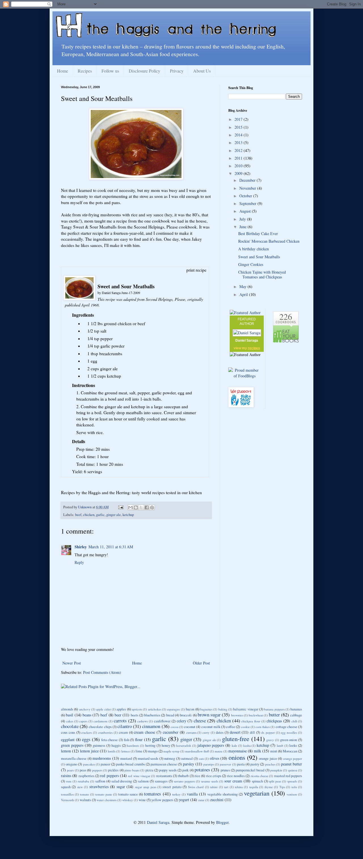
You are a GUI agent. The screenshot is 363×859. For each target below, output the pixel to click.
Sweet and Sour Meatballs (259, 256)
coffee (230, 726)
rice (197, 775)
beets (134, 715)
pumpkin (276, 770)
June (243, 226)
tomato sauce (128, 794)
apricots (137, 709)
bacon (190, 709)
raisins (66, 775)
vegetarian (256, 793)
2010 (239, 165)
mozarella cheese (73, 758)
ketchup (128, 514)
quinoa (292, 770)
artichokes (154, 709)
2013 (239, 142)
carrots (120, 720)
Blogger (222, 822)
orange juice (268, 758)
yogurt (184, 799)
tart (226, 787)
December (248, 180)
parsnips (208, 764)
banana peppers (274, 709)
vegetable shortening (222, 794)
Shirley (81, 547)
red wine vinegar (139, 776)
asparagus (173, 709)
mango (153, 751)
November (248, 188)
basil (69, 715)
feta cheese (109, 739)
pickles (113, 770)
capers (83, 721)
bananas (296, 709)
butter (274, 714)
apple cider (103, 709)
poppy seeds (167, 770)
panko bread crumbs (130, 764)
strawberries (99, 786)
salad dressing (121, 781)
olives (214, 758)
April (244, 294)
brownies (237, 715)
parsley (188, 764)
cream (123, 732)
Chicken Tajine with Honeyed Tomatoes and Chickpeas (262, 274)
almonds (67, 709)
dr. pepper (268, 732)
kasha (247, 745)
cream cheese (144, 732)
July (243, 219)
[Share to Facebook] (146, 507)
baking (222, 709)
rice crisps (213, 775)
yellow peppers (162, 799)
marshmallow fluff (197, 751)
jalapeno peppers (210, 745)
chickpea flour (250, 721)
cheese (200, 720)
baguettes (206, 709)
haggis (116, 745)
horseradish (183, 745)
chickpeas (274, 720)
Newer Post (71, 663)
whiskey (127, 800)
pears (70, 770)
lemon (66, 751)
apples (121, 709)
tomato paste (103, 794)
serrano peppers (184, 781)
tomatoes (152, 793)
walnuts (85, 799)
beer (118, 715)
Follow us (110, 71)
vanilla (192, 794)
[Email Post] (120, 507)
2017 (239, 119)
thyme (269, 787)
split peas (275, 781)
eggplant (68, 739)
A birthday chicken (253, 248)
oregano (71, 764)
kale (234, 745)
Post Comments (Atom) (102, 672)
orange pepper (292, 758)
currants (191, 732)
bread (170, 715)
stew (80, 787)
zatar (201, 800)
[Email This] (130, 507)
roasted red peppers (288, 775)
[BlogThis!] (136, 507)
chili (294, 721)
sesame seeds (209, 781)
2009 (239, 173)
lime (139, 751)
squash (66, 786)
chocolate (70, 726)
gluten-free (235, 738)
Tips (282, 787)
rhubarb (183, 775)
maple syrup (171, 751)
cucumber (170, 732)
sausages (161, 781)
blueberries (152, 715)
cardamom (100, 721)
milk (257, 751)
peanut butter (291, 764)
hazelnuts (133, 745)
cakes (69, 721)
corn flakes (263, 727)
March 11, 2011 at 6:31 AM (110, 546)
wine (142, 799)
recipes (254, 348)
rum (68, 781)
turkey (176, 794)
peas (83, 770)
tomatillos (67, 794)
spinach (257, 781)
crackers (86, 732)
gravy (270, 740)
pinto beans (132, 770)
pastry (254, 764)
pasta (241, 764)
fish (126, 739)
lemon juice (89, 751)
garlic (100, 514)
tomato (84, 794)
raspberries (86, 775)
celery (181, 720)
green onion (288, 739)
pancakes (89, 764)
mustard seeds (148, 758)
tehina (239, 787)
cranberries (105, 732)
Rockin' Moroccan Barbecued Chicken (268, 241)
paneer (105, 764)
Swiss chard (196, 787)
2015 (239, 127)
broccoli (186, 715)
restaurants (164, 775)
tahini (214, 787)
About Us (202, 71)
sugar (121, 786)
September (248, 203)
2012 (239, 150)
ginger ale (113, 514)
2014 (239, 134)
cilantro (124, 726)
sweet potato (171, 786)
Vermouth (67, 800)
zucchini (216, 799)
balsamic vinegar (245, 709)
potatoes (202, 769)
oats (201, 758)
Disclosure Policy (144, 71)
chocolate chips (100, 726)
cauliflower (162, 721)
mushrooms (101, 758)
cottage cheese (286, 726)
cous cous (68, 732)
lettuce (125, 751)
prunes (225, 770)
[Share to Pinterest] (152, 507)
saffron (100, 781)
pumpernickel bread (250, 770)
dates (219, 732)
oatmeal (187, 758)
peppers (97, 770)
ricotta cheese (259, 776)
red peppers (109, 775)
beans (87, 715)
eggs (86, 739)
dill (252, 732)
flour (139, 739)
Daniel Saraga (246, 340)
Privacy (176, 71)
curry (206, 732)
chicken (88, 514)
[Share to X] (141, 507)
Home (62, 71)
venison (292, 794)
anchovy (84, 709)
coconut (189, 726)
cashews (142, 721)
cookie (245, 727)
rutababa (83, 781)
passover (225, 764)
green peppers (72, 745)
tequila (253, 787)
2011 (239, 158)
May (243, 286)
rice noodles (236, 775)
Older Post (201, 663)
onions (237, 757)
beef (78, 514)
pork (185, 770)
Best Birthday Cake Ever (258, 233)
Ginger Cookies (250, 264)
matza (218, 751)
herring (150, 745)
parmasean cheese (164, 764)
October (246, 195)
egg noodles (289, 732)
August (245, 211)
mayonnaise (237, 751)
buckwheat (256, 715)
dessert (235, 732)
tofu (294, 787)
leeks (293, 745)
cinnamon (151, 726)
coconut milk (210, 726)
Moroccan (290, 751)
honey (166, 745)
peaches (270, 764)
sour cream (233, 781)
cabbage (296, 715)
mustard (126, 758)
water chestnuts (107, 800)
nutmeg (169, 758)
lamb (280, 745)
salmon (143, 781)
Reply (79, 562)
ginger (186, 739)
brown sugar (209, 714)
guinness (99, 745)
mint (273, 751)
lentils (111, 751)
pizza (149, 770)
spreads (292, 781)
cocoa (174, 727)
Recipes (85, 71)
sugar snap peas (145, 787)
